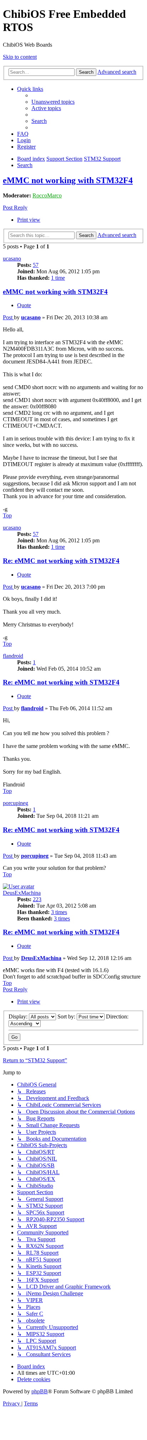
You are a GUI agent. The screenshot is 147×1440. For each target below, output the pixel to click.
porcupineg (15, 803)
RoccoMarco (47, 195)
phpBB (39, 1391)
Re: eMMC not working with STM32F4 (61, 560)
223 (37, 899)
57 (36, 265)
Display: (19, 1016)
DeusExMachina (22, 893)
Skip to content (20, 57)
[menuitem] (53, 102)
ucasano (12, 259)
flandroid (13, 656)
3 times (59, 912)
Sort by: (67, 1016)
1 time (58, 278)
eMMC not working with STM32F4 (68, 180)
